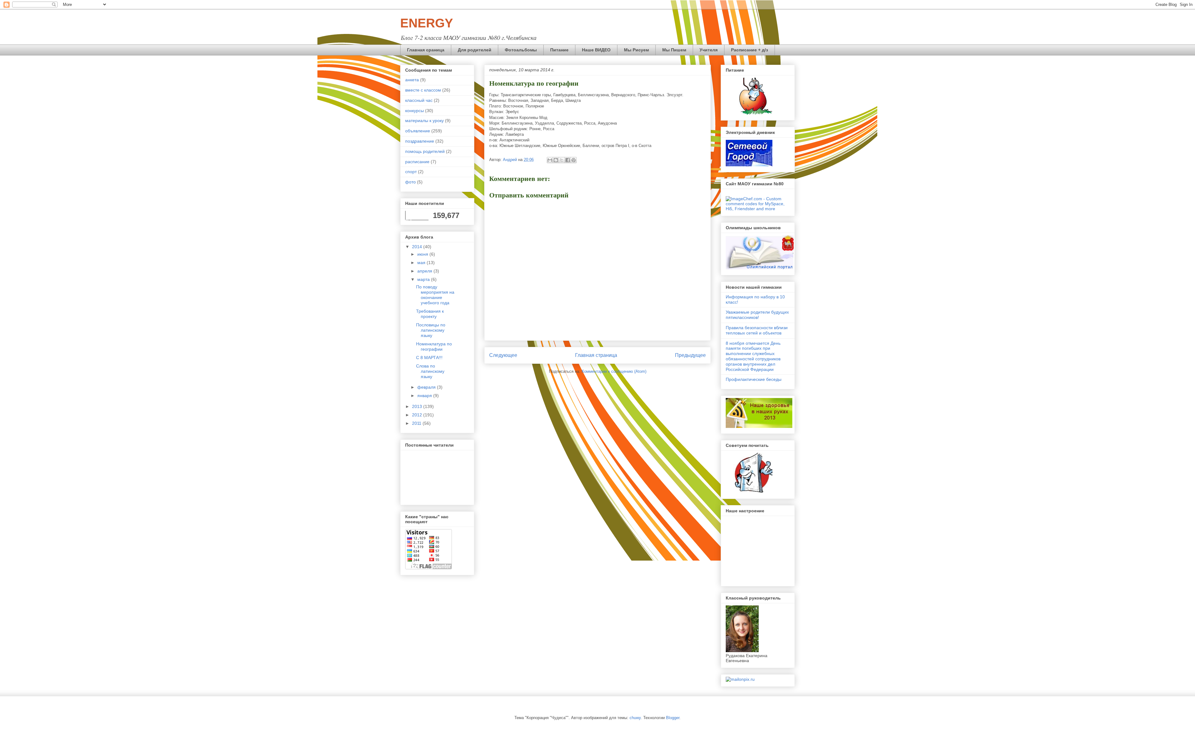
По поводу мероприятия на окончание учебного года (435, 294)
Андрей (510, 159)
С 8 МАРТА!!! (429, 357)
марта (424, 279)
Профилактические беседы (753, 379)
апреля (425, 270)
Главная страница (596, 355)
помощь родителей (425, 151)
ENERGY (426, 23)
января (425, 395)
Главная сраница (425, 49)
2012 (417, 414)
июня (423, 254)
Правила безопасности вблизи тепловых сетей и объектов (757, 330)
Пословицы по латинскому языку (430, 330)
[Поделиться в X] (562, 160)
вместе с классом (423, 90)
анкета (412, 79)
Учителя (709, 49)
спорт (411, 171)
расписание (417, 161)
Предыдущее (690, 355)
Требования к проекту (430, 314)
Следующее (503, 355)
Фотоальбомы (521, 49)
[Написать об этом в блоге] (556, 160)
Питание (559, 49)
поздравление (419, 141)
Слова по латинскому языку (430, 371)
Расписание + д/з (749, 49)
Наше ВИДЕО (596, 49)
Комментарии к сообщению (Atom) (614, 371)
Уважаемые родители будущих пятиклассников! (757, 315)
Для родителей (474, 49)
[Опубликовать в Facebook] (568, 160)
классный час (419, 100)
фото (410, 181)
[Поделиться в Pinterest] (573, 160)
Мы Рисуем (636, 49)
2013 (417, 406)
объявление (417, 130)
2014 (417, 246)
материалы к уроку (424, 120)
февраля (427, 387)
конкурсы (414, 110)
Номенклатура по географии (434, 346)
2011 (417, 423)
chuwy (635, 717)
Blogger (672, 717)
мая (422, 262)
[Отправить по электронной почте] (550, 160)
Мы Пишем (674, 49)
